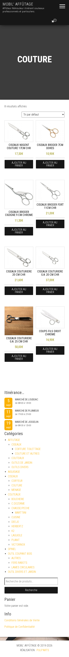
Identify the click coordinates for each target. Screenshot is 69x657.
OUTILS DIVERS (20, 467)
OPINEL (12, 549)
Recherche (31, 590)
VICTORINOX (18, 544)
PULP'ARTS (43, 650)
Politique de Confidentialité (19, 626)
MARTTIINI (20, 512)
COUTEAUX (18, 458)
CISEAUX (16, 444)
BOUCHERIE (18, 499)
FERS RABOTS (19, 562)
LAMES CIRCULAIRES (23, 567)
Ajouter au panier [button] (19, 164)
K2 (13, 531)
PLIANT (16, 540)
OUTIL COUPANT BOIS (20, 553)
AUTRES (16, 558)
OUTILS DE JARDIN (22, 462)
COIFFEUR (17, 480)
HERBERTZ (17, 526)
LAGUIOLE (17, 535)
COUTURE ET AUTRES (27, 453)
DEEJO (15, 522)
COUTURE (17, 485)
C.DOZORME (18, 503)
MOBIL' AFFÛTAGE (18, 4)
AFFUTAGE (14, 440)
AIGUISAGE (14, 471)
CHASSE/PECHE (21, 508)
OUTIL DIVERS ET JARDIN (22, 571)
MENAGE (16, 490)
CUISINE (16, 517)
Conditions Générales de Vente (22, 620)
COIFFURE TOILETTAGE (28, 449)
